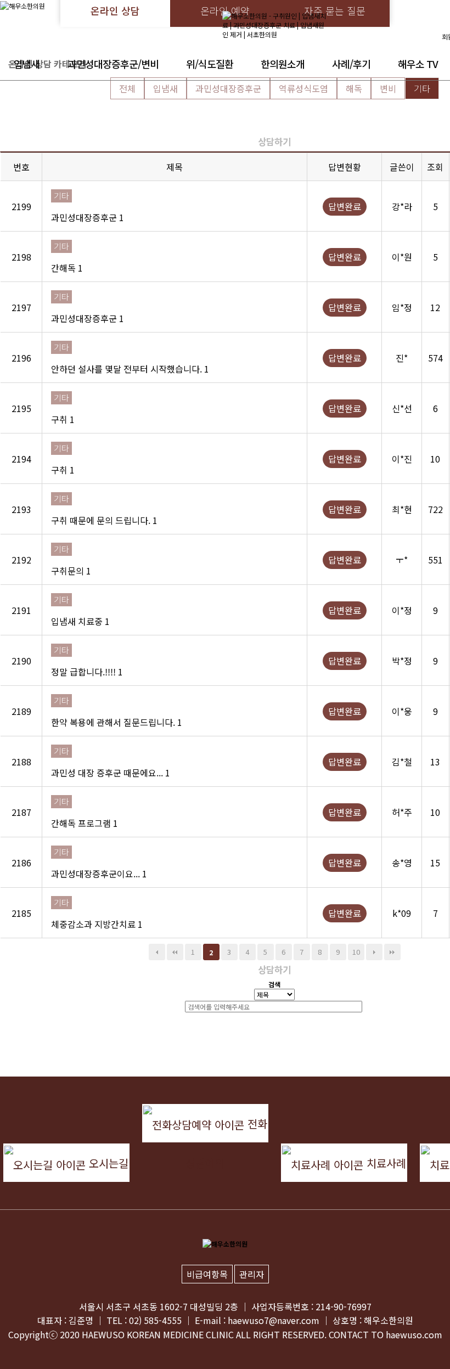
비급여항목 (207, 1274)
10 (356, 952)
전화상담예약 (226, 1129)
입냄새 (27, 64)
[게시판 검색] (274, 122)
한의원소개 (283, 64)
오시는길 (107, 1163)
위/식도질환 (209, 64)
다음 (374, 952)
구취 (60, 419)
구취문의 (68, 570)
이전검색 (157, 952)
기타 (422, 88)
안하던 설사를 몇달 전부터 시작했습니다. (127, 368)
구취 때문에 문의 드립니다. (102, 520)
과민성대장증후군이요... (96, 873)
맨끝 (392, 952)
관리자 (251, 1274)
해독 (354, 88)
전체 (127, 88)
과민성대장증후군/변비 (113, 64)
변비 (388, 88)
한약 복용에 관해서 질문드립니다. (114, 722)
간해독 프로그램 (82, 823)
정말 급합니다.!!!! (84, 671)
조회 (435, 166)
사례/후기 (351, 64)
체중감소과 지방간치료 (94, 924)
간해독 (64, 267)
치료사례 (384, 1163)
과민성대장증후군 (228, 88)
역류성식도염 (303, 88)
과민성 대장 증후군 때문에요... (108, 772)
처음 (175, 952)
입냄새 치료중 (78, 621)
